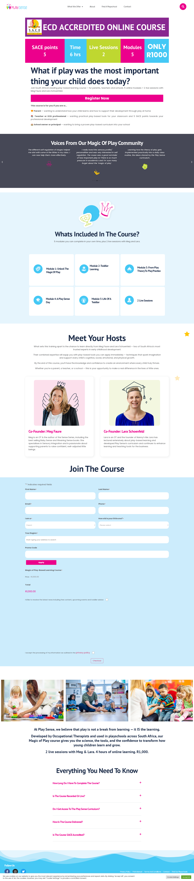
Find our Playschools (179, 871)
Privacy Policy (125, 871)
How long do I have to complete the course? (76, 783)
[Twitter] (23, 871)
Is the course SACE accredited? (68, 835)
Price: (27, 577)
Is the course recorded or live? (69, 796)
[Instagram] (15, 871)
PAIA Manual (137, 871)
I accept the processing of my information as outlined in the (57, 652)
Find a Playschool (109, 6)
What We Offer (74, 6)
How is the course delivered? (68, 822)
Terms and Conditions (152, 871)
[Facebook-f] (7, 871)
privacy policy (83, 652)
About (92, 6)
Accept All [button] (186, 877)
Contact (127, 6)
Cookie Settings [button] (173, 877)
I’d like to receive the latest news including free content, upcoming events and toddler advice (64, 600)
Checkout (97, 660)
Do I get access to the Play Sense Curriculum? (76, 809)
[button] (183, 6)
